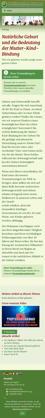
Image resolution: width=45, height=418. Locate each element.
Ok (22, 413)
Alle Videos (10, 332)
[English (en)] (3, 373)
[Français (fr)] (16, 373)
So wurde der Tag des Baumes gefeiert (22, 346)
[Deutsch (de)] (7, 373)
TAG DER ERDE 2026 (14, 348)
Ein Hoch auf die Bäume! (15, 351)
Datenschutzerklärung (21, 409)
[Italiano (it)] (13, 373)
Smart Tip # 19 (11, 354)
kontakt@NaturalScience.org (20, 391)
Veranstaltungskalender (15, 85)
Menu (9, 10)
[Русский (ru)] (20, 373)
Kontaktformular (15, 389)
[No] (42, 408)
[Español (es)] (10, 373)
